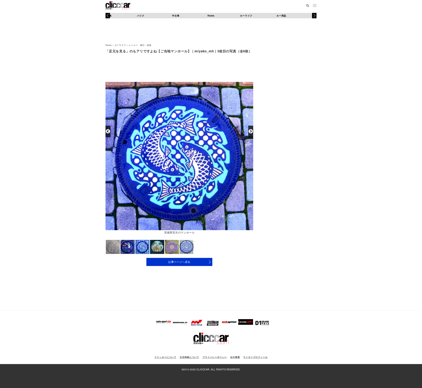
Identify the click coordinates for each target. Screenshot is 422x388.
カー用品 (281, 15)
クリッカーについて (165, 357)
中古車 (175, 15)
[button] (314, 15)
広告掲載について (189, 357)
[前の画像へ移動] (108, 131)
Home (211, 15)
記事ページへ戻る (179, 262)
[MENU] (314, 6)
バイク (140, 15)
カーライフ (246, 15)
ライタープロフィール (255, 357)
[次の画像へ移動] (250, 131)
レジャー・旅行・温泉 (140, 45)
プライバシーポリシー (214, 357)
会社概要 (235, 357)
